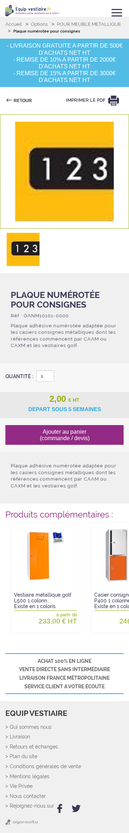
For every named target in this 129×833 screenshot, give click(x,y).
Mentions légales (29, 777)
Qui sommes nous (31, 727)
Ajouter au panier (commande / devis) (65, 435)
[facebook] (59, 808)
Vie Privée (21, 786)
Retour (22, 100)
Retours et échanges (34, 747)
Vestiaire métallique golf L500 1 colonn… (42, 601)
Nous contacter (28, 796)
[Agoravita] (21, 823)
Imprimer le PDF (86, 100)
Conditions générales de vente (45, 767)
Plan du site (23, 756)
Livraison (20, 737)
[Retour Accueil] (32, 10)
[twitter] (76, 808)
